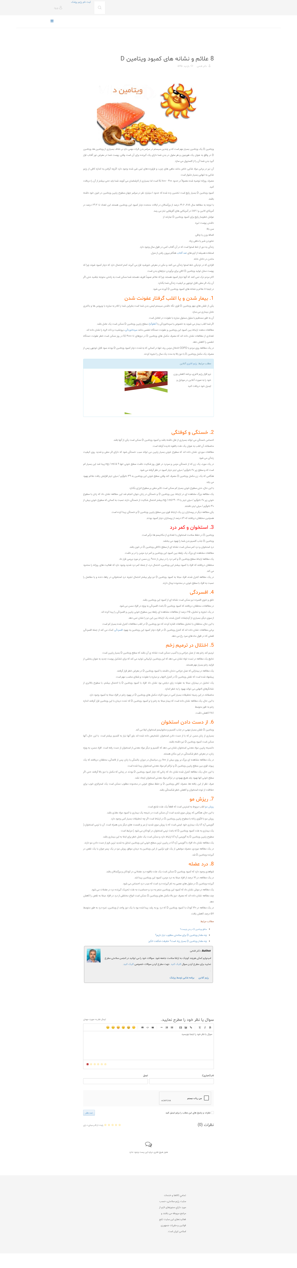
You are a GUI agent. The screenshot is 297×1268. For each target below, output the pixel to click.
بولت (161, 1027)
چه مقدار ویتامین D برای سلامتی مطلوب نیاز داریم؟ (181, 935)
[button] (58, 8)
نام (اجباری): (208, 1075)
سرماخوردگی (131, 330)
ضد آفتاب (182, 253)
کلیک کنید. (175, 964)
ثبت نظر (89, 1113)
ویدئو (181, 1027)
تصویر (186, 1027)
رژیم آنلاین (204, 978)
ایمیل (145, 1075)
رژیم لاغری (192, 364)
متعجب (123, 1027)
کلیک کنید (128, 964)
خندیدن (134, 1027)
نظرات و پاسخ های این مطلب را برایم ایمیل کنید (188, 1113)
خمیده (205, 1027)
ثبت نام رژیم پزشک (81, 2)
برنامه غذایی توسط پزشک (181, 978)
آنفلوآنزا (153, 324)
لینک (191, 1027)
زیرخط (200, 1027)
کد (148, 1027)
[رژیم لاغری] (127, 392)
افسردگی (118, 630)
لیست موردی (172, 1027)
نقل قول (153, 1027)
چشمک (108, 1027)
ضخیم (210, 1027)
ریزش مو (209, 807)
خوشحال (128, 1027)
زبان (118, 1027)
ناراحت (113, 1027)
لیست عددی (167, 1027)
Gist (142, 1027)
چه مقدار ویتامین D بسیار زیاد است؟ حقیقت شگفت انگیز (177, 941)
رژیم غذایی (208, 50)
